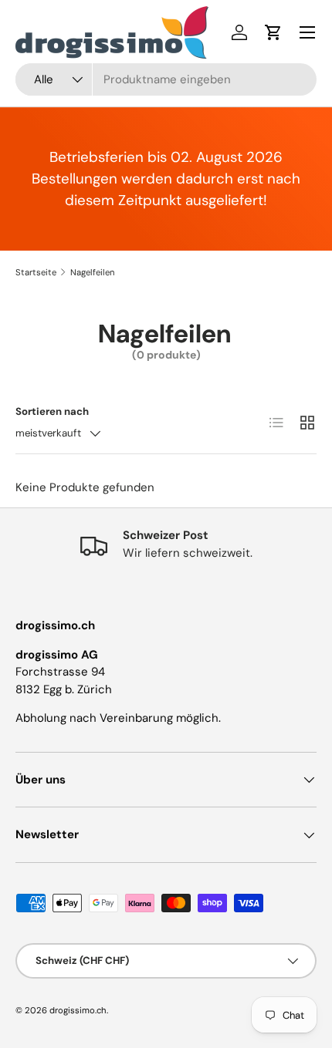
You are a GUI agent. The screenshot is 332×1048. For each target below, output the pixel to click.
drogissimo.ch (78, 1010)
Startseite (35, 272)
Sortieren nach (52, 411)
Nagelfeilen (92, 272)
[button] (273, 32)
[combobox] (166, 79)
